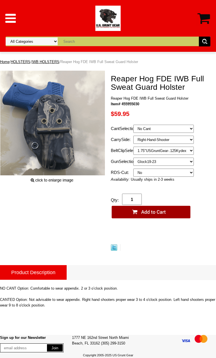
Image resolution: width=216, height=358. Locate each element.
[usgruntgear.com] (108, 18)
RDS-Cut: (120, 172)
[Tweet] (114, 249)
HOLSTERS (20, 62)
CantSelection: (122, 128)
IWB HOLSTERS (45, 62)
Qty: (115, 200)
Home (5, 62)
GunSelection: (122, 161)
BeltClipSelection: (122, 150)
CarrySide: (121, 139)
